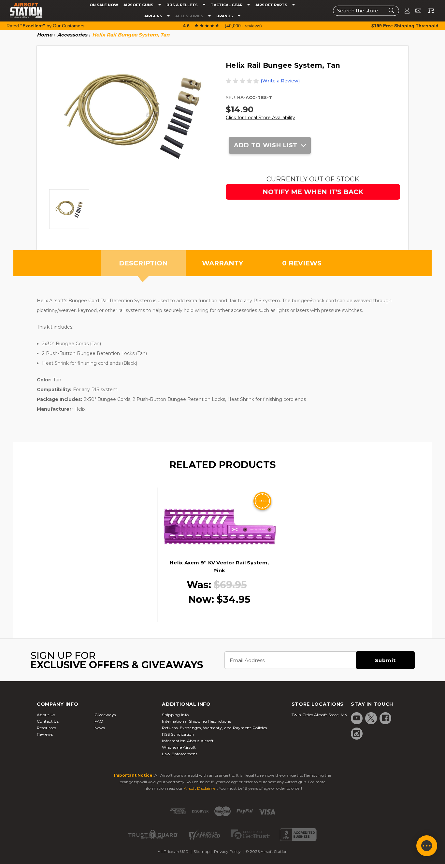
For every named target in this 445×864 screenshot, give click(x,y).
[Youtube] (357, 718)
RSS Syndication (178, 734)
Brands (225, 16)
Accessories (189, 16)
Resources (46, 727)
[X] (371, 718)
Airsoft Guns (138, 5)
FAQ (99, 721)
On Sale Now (104, 5)
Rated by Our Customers (45, 25)
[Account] (404, 11)
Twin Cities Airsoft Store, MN (320, 714)
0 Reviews (302, 263)
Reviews (45, 734)
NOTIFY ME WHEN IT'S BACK (313, 192)
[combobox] (366, 11)
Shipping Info (175, 714)
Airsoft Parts (271, 5)
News (99, 727)
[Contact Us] (415, 11)
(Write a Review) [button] (280, 81)
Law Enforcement (179, 753)
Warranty (222, 263)
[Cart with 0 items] (428, 11)
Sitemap (201, 851)
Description (143, 263)
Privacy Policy (227, 851)
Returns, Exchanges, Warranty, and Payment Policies (214, 727)
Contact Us (48, 721)
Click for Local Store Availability (260, 117)
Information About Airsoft (188, 740)
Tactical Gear (227, 5)
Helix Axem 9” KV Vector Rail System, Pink (219, 566)
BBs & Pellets (182, 5)
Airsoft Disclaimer (200, 788)
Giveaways (105, 714)
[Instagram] (357, 733)
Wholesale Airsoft (179, 747)
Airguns (153, 16)
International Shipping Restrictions (196, 721)
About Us (46, 714)
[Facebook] (385, 718)
